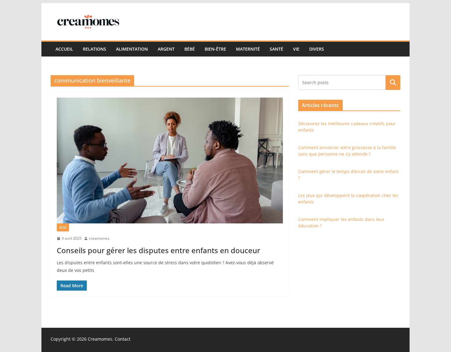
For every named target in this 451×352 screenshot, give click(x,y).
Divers (316, 49)
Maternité (248, 49)
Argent (166, 49)
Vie (296, 49)
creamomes (99, 238)
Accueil (64, 49)
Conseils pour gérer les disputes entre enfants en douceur (158, 250)
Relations (94, 49)
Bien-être (215, 49)
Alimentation (132, 49)
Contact (122, 339)
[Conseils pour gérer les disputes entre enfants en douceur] (170, 160)
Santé (276, 49)
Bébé (189, 49)
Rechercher (393, 82)
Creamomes (100, 339)
